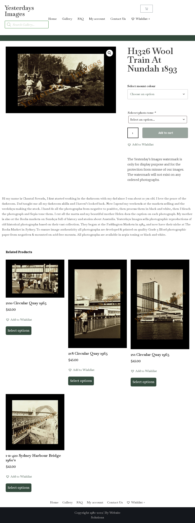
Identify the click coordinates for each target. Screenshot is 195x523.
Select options (19, 330)
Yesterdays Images (19, 11)
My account (97, 19)
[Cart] (146, 9)
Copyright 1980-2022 (88, 513)
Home (52, 19)
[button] (109, 53)
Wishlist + (143, 19)
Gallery (67, 19)
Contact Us (118, 19)
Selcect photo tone (142, 113)
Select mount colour (141, 86)
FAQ (81, 19)
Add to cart (165, 133)
